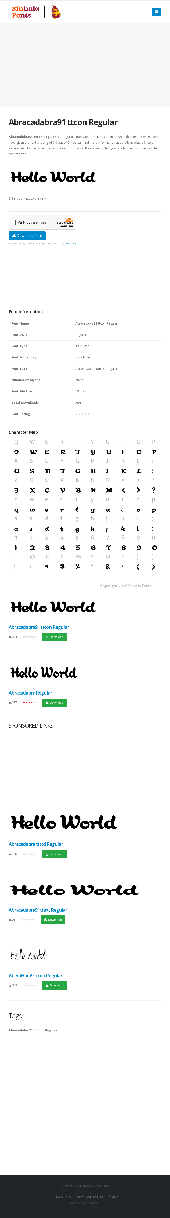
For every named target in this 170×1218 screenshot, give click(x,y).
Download (56, 637)
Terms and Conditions (65, 243)
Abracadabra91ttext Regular (38, 910)
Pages (114, 1196)
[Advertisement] (85, 65)
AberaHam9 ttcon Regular (35, 975)
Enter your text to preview (27, 198)
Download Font (29, 235)
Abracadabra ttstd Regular (36, 844)
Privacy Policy (63, 1196)
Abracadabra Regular (30, 693)
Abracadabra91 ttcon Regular (39, 627)
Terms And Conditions (91, 1196)
